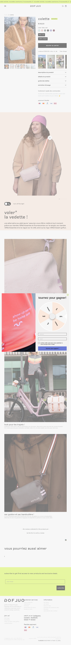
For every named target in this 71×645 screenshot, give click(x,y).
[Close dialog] (68, 295)
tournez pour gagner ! (52, 348)
